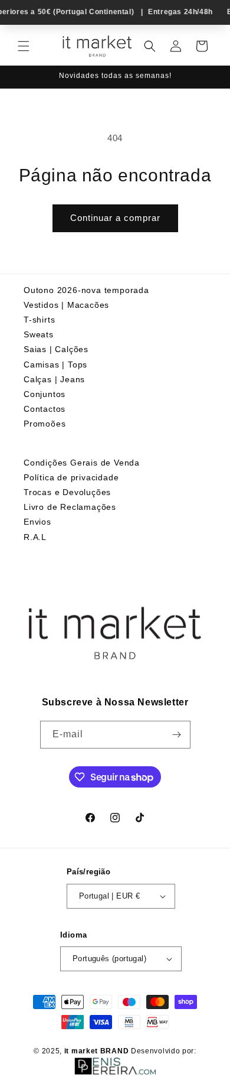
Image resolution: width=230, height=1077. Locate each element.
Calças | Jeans (54, 379)
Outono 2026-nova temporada (86, 290)
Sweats (39, 334)
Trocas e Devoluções (67, 492)
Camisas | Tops (55, 364)
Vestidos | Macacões (66, 305)
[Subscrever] (177, 735)
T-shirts (39, 319)
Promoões (44, 423)
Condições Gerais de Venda (82, 462)
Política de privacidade (71, 477)
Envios (37, 521)
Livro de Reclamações (70, 507)
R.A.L (35, 537)
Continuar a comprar (115, 218)
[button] (24, 46)
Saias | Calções (56, 349)
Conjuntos (44, 394)
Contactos (44, 409)
